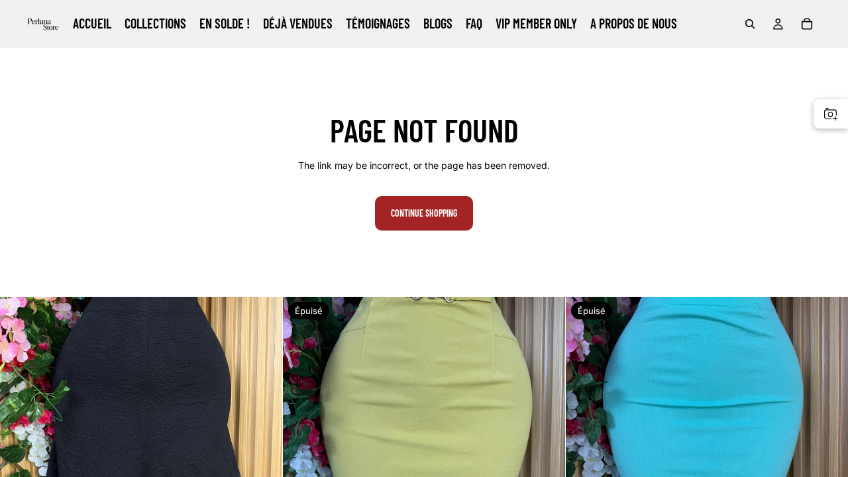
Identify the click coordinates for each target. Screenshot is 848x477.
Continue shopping (424, 213)
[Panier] (807, 23)
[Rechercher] (750, 23)
